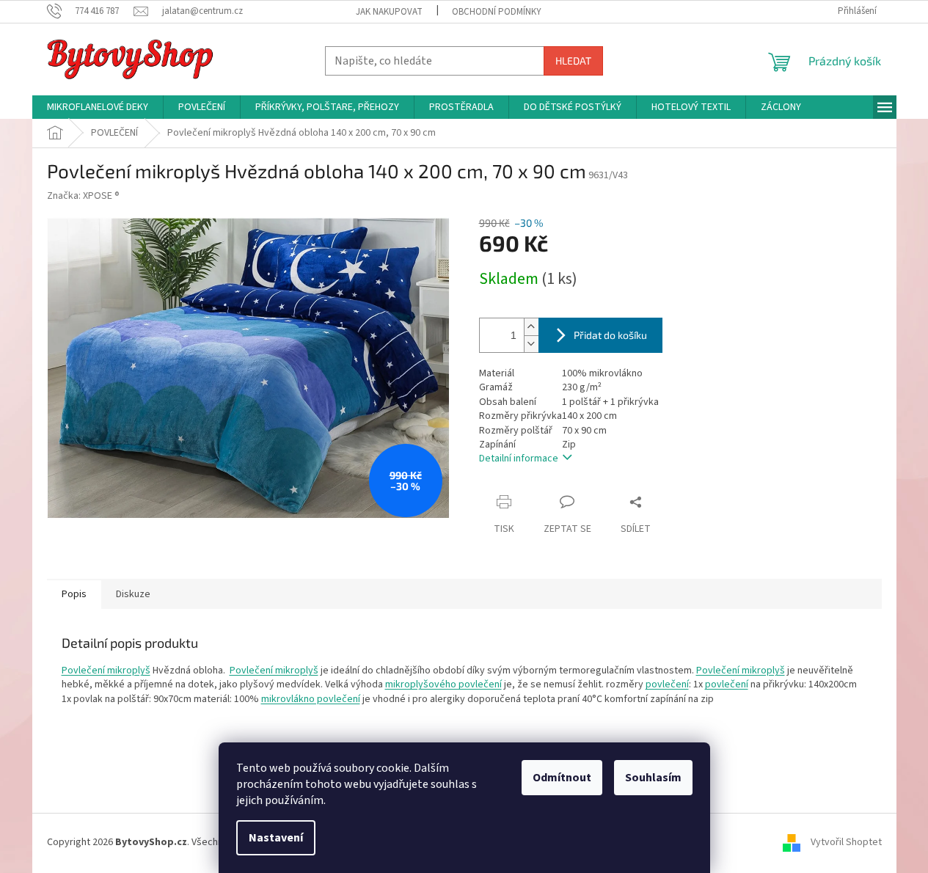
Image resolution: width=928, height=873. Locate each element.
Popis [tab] (74, 594)
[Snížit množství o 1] (531, 343)
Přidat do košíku (610, 335)
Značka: (83, 196)
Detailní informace (518, 458)
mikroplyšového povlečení (443, 684)
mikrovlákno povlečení (310, 699)
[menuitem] (97, 107)
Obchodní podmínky (496, 11)
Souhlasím (653, 778)
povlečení (667, 684)
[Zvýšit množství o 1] (531, 326)
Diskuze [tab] (133, 594)
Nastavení (276, 838)
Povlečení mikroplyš (106, 670)
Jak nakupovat (389, 11)
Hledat (573, 60)
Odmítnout (562, 778)
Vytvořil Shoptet (846, 842)
